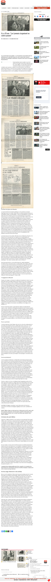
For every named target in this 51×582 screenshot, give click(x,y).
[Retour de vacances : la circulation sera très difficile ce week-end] (36, 52)
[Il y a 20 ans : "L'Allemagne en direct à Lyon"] (9, 560)
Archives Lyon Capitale (42, 578)
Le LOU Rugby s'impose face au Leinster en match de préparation (44, 47)
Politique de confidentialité (22, 578)
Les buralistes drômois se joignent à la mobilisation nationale (43, 145)
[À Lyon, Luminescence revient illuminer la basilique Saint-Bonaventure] (36, 61)
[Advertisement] (17, 47)
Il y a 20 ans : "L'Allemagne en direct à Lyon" (9, 561)
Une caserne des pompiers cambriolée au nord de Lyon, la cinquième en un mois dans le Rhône (44, 118)
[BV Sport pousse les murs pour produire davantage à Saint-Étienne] (36, 123)
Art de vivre (27, 8)
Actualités (4, 8)
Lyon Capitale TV (36, 578)
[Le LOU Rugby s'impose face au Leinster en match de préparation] (36, 47)
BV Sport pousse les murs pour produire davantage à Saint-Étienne (44, 123)
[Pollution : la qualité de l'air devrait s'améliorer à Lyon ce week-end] (36, 107)
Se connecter (35, 6)
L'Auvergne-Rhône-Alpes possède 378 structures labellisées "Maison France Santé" (45, 112)
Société (9, 8)
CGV (16, 578)
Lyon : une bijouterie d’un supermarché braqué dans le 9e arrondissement (44, 140)
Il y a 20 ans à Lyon (6, 569)
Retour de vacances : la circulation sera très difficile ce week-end (44, 52)
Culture (21, 8)
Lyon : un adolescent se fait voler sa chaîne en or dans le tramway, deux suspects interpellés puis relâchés (45, 135)
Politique (32, 8)
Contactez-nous (7, 578)
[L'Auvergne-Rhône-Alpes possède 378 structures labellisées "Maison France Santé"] (36, 112)
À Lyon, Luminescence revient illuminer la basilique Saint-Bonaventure (44, 61)
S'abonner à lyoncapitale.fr (42, 8)
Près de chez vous (15, 8)
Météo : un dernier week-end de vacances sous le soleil (44, 57)
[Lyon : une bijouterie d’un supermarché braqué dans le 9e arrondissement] (36, 140)
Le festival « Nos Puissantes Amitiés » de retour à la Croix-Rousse (44, 42)
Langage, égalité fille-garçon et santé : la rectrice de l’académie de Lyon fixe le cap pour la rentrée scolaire (44, 129)
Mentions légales (12, 578)
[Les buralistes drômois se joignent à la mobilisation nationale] (36, 145)
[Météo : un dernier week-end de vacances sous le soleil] (36, 57)
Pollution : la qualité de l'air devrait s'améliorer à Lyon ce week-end (44, 107)
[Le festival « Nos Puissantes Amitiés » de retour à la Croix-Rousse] (36, 42)
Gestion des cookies (30, 578)
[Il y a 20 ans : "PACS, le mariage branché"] (21, 561)
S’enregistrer (39, 6)
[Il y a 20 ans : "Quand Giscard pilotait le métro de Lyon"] (21, 554)
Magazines (43, 6)
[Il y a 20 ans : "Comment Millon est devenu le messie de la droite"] (21, 567)
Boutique (46, 6)
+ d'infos (47, 149)
